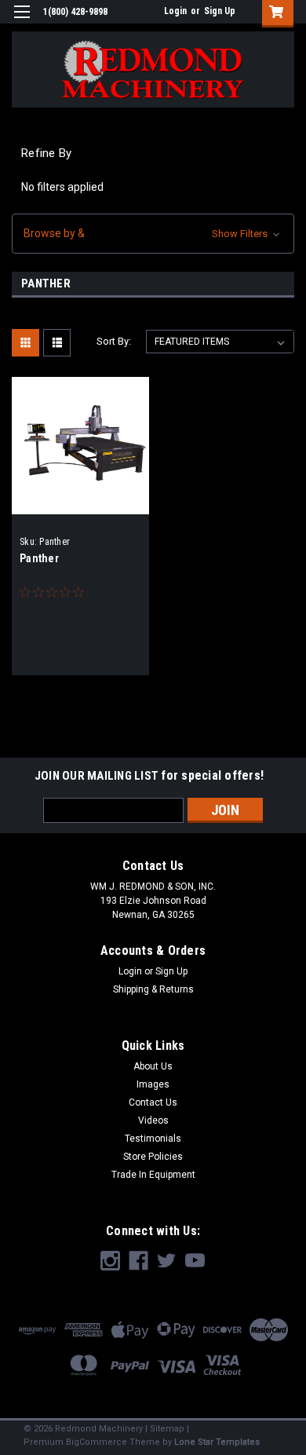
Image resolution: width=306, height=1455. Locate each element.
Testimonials (153, 1138)
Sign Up (219, 10)
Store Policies (153, 1156)
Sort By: (114, 341)
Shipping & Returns (153, 989)
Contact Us (153, 1102)
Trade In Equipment (153, 1174)
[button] (153, 234)
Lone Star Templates (217, 1442)
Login (175, 10)
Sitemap (167, 1429)
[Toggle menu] (21, 21)
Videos (153, 1120)
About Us (153, 1066)
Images (153, 1084)
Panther (39, 558)
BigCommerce (96, 1442)
